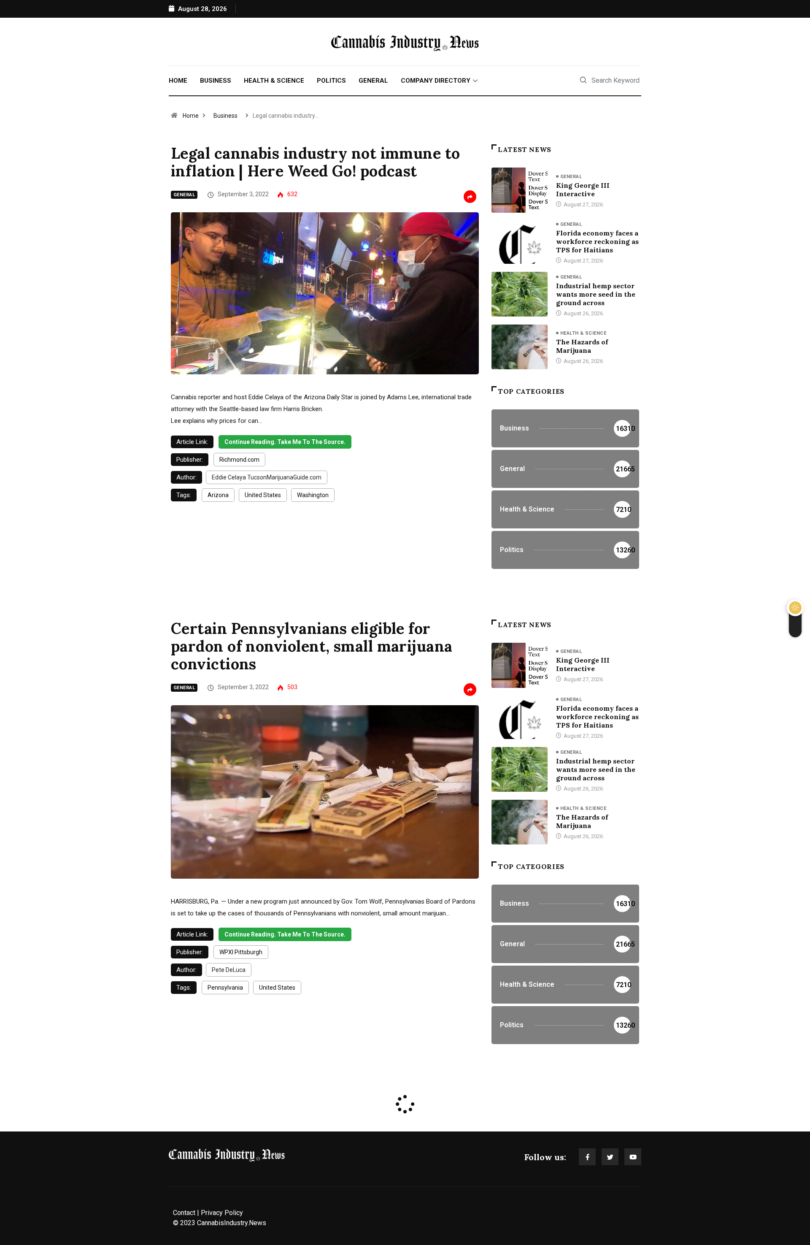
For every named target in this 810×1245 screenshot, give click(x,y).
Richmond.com (239, 459)
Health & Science (274, 80)
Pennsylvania (225, 987)
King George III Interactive (583, 189)
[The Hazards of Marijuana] (519, 347)
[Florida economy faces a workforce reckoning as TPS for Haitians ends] (519, 241)
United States (263, 495)
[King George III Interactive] (519, 190)
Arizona (218, 495)
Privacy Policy (222, 1213)
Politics (331, 80)
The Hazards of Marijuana (582, 346)
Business (215, 80)
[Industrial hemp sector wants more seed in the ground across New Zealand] (519, 294)
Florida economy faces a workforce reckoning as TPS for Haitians (597, 241)
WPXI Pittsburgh (240, 952)
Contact (184, 1213)
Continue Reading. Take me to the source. (285, 441)
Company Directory (435, 80)
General (373, 80)
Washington (313, 495)
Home (178, 80)
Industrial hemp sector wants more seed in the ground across (595, 294)
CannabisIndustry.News (231, 1223)
